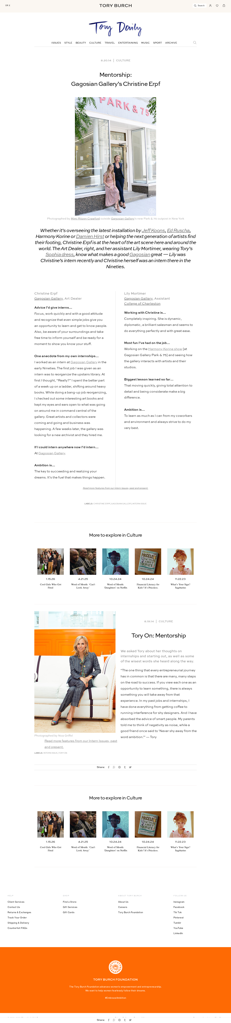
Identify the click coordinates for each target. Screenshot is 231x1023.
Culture (95, 43)
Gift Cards (68, 912)
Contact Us (14, 907)
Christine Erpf (101, 504)
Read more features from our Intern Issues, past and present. (115, 488)
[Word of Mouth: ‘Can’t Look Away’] (83, 561)
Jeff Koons (153, 230)
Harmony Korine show (165, 349)
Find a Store (69, 901)
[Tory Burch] (115, 6)
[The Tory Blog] (115, 29)
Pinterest (179, 917)
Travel (110, 43)
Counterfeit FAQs (17, 928)
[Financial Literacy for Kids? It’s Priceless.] (148, 561)
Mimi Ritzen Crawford (85, 218)
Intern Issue (139, 504)
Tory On (62, 753)
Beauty (81, 43)
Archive (171, 43)
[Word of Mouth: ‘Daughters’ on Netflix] (115, 561)
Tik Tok (178, 912)
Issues (56, 43)
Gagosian (139, 254)
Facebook (179, 907)
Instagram (179, 901)
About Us (123, 901)
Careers (122, 907)
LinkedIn (178, 933)
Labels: (88, 504)
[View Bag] (224, 5)
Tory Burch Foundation (130, 912)
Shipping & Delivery (18, 922)
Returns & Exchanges (19, 912)
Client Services (16, 901)
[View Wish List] (217, 5)
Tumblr (177, 922)
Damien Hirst (90, 236)
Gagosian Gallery (122, 218)
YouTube (178, 928)
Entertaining (128, 43)
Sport (157, 43)
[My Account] (210, 5)
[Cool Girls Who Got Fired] (50, 561)
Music (145, 43)
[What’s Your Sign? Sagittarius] (180, 561)
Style (68, 43)
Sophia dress (59, 254)
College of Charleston (142, 304)
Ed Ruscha (178, 230)
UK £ (7, 5)
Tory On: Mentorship (158, 636)
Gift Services (70, 907)
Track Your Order (17, 917)
